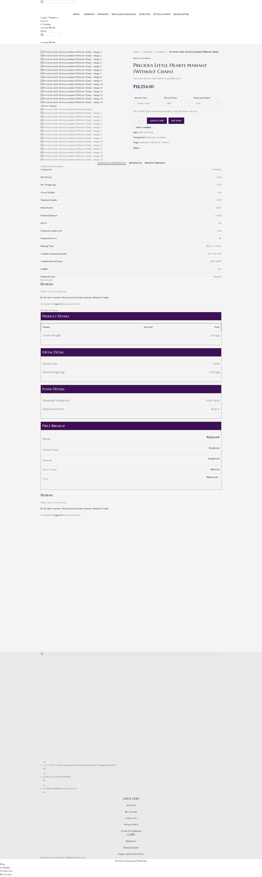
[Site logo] (57, 6)
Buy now (176, 120)
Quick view (52, 622)
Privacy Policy (131, 824)
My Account (131, 811)
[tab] (111, 163)
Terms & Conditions (131, 831)
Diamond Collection (150, 142)
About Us (131, 805)
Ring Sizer (131, 841)
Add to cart (157, 120)
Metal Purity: (170, 97)
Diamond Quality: (202, 97)
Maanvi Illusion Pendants (61, 628)
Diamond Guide (131, 847)
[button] (44, 622)
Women (165, 142)
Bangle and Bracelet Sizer (131, 854)
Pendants (160, 51)
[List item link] (131, 777)
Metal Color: (141, 97)
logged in (58, 304)
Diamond (147, 51)
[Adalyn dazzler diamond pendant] (199, 553)
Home (136, 51)
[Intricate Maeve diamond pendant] (108, 553)
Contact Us (131, 818)
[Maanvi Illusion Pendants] (62, 553)
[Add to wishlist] (61, 622)
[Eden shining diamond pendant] (154, 553)
